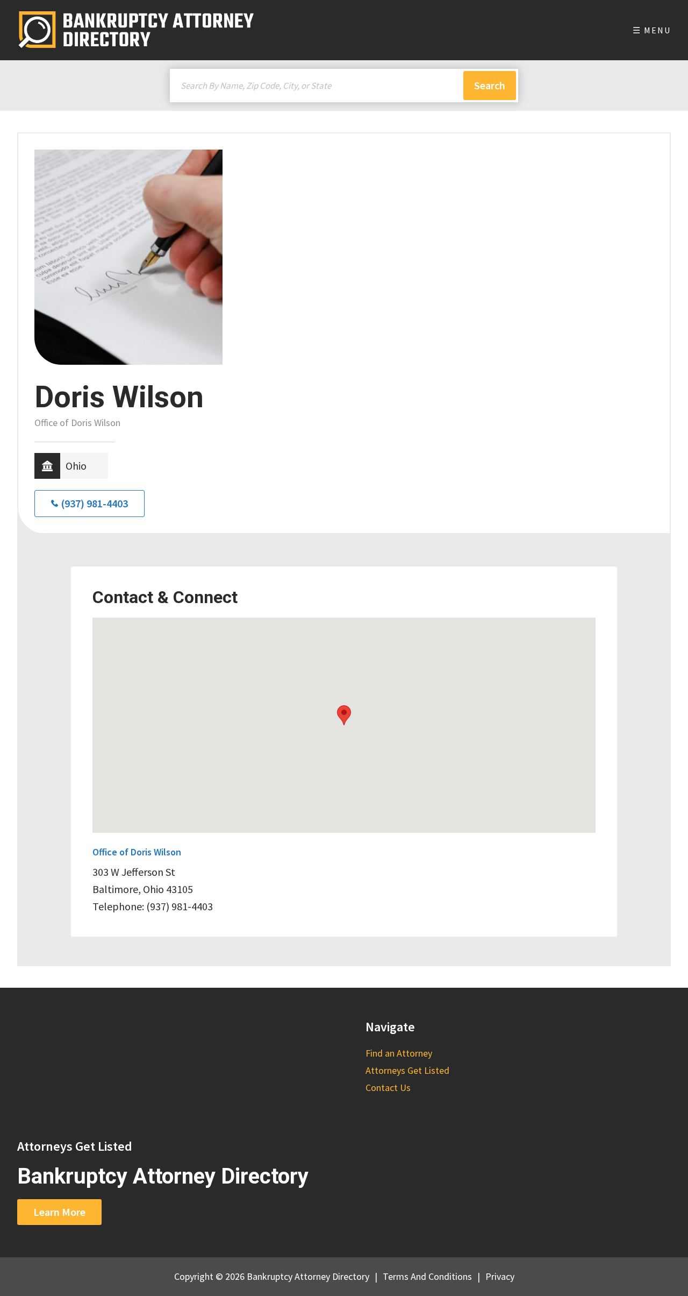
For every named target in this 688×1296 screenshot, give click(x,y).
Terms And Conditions (427, 1276)
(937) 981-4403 (94, 503)
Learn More (59, 1212)
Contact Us (388, 1087)
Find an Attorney (399, 1053)
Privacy (499, 1276)
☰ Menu (652, 30)
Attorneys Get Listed (407, 1070)
